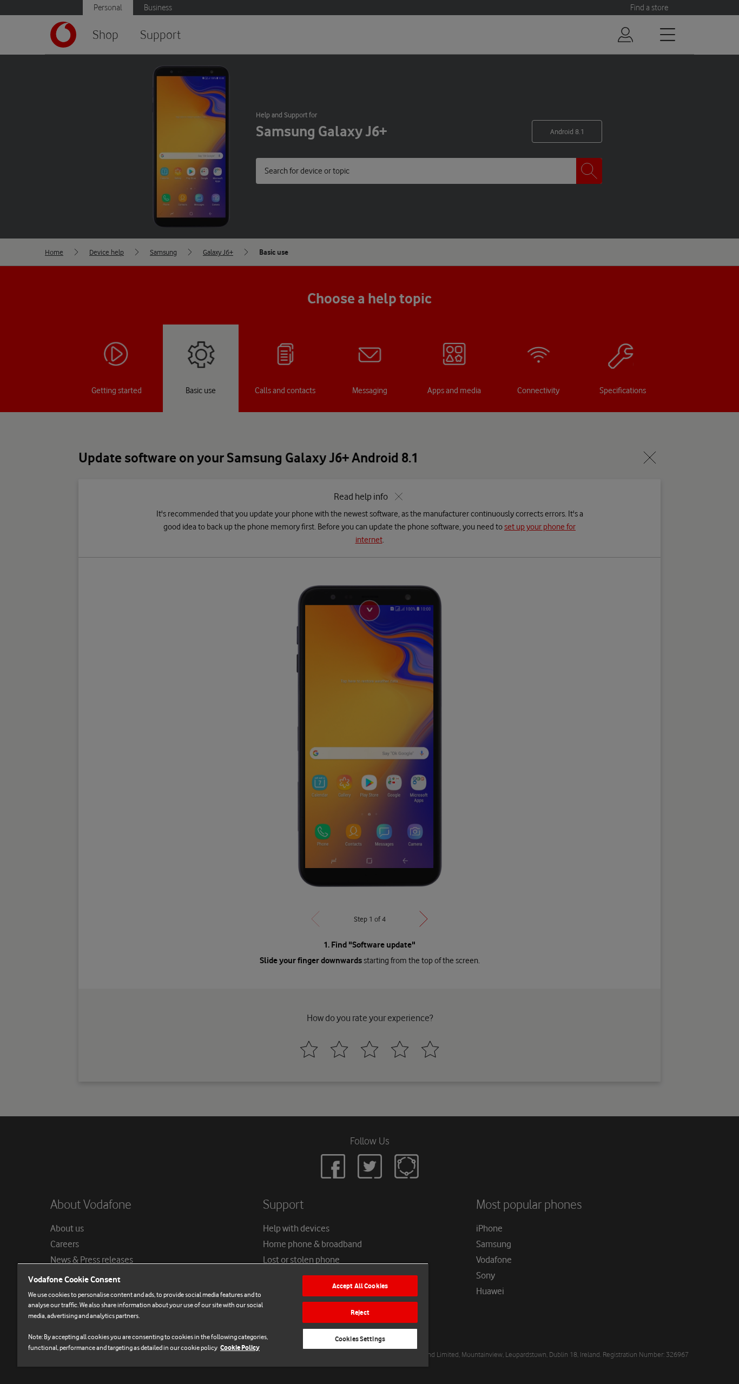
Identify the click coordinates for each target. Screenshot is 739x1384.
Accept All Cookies (360, 1286)
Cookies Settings (360, 1339)
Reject (360, 1312)
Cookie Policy (240, 1347)
